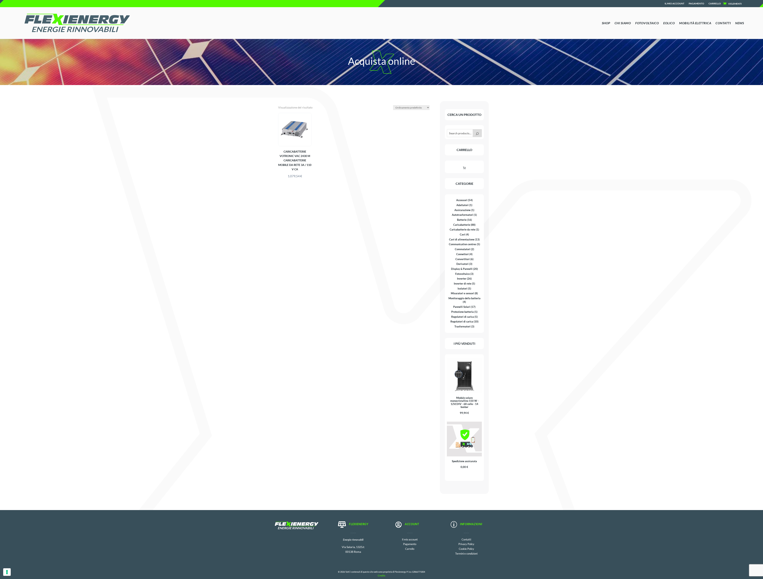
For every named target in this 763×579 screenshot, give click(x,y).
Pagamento (696, 3)
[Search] (477, 133)
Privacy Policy (466, 543)
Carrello (715, 3)
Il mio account (674, 3)
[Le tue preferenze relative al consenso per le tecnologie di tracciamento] (7, 572)
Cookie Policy (466, 548)
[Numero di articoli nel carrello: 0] (464, 168)
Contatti (466, 539)
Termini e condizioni (466, 553)
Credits (381, 575)
